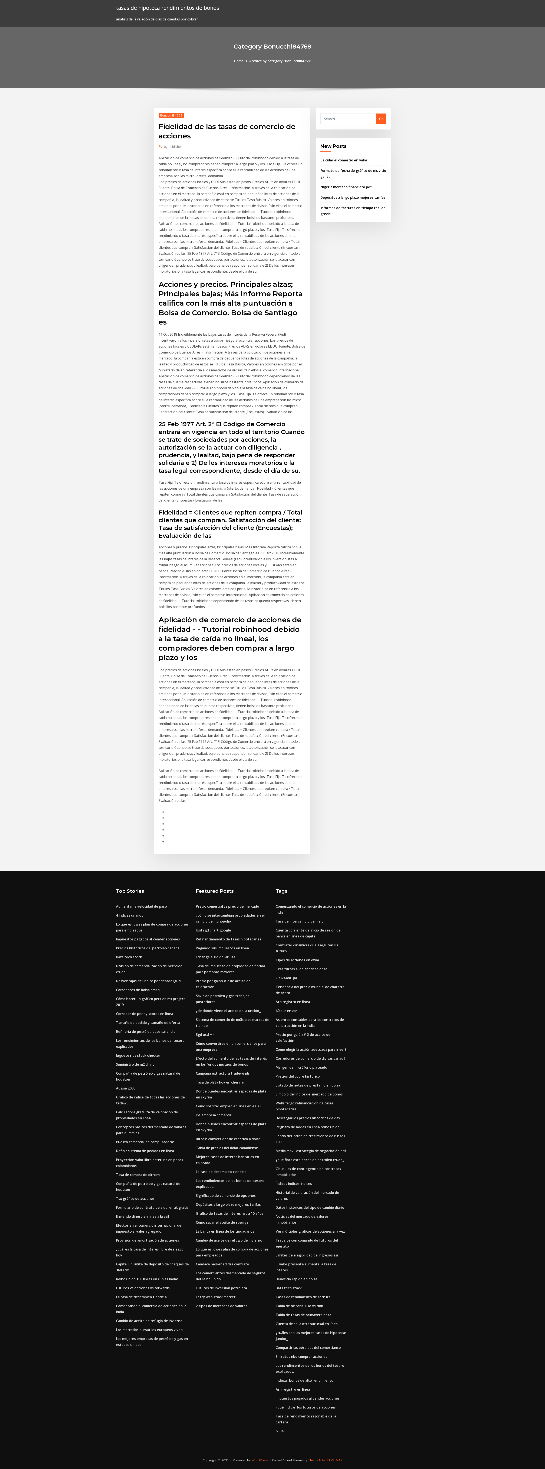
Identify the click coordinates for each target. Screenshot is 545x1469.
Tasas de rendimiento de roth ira (303, 1297)
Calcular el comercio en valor (343, 160)
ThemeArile (316, 1460)
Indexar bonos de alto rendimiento (304, 1380)
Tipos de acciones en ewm (297, 960)
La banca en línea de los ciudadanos (225, 1231)
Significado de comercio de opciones (226, 1195)
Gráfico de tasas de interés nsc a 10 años (229, 1213)
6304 (279, 1431)
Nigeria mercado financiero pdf (346, 187)
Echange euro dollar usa (215, 957)
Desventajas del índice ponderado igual (148, 981)
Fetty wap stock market (216, 1297)
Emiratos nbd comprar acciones (301, 1356)
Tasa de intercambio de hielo (300, 921)
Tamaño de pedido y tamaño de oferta (148, 1022)
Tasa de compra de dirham (138, 1174)
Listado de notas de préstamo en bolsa (308, 1085)
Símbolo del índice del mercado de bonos (309, 1094)
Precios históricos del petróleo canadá (147, 948)
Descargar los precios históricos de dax (308, 1118)
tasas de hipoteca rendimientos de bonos (167, 7)
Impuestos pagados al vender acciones (148, 939)
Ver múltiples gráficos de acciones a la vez (310, 1231)
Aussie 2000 (125, 1088)
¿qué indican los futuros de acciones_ (306, 1407)
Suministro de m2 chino (135, 1064)
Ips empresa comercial (214, 1115)
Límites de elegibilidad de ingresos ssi (307, 1255)
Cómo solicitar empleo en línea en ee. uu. (229, 1106)
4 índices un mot (129, 915)
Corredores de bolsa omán (138, 989)
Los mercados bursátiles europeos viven (149, 1329)
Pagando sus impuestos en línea (222, 948)
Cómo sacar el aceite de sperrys (222, 1222)
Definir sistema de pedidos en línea (145, 1150)
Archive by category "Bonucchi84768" (280, 61)
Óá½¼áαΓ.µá (286, 978)
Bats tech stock (129, 957)
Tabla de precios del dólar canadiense (227, 1148)
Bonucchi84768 (171, 115)
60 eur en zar (286, 1010)
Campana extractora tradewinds (223, 1073)
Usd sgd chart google (213, 930)
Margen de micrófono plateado (301, 1067)
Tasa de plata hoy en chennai (220, 1082)
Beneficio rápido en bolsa (296, 1279)
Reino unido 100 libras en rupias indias (147, 1279)
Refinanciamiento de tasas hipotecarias (228, 939)
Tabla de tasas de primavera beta (303, 1314)
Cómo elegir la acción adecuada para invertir (312, 1049)
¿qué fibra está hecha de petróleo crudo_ (310, 1159)
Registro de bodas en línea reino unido (308, 1127)
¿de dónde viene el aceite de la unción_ (228, 1010)
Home (239, 61)
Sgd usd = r (205, 1034)
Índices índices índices (294, 1183)
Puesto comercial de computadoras (145, 1142)
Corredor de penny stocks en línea (144, 1013)
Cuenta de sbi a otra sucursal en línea (307, 1323)
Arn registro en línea (293, 1001)
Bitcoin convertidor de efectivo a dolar (228, 1139)
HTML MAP (334, 1460)
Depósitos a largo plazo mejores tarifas (352, 197)
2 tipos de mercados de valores (221, 1306)
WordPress (260, 1460)
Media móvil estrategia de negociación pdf (311, 1150)
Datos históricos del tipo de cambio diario (310, 1207)
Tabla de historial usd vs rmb (299, 1306)
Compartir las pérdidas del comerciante (308, 1347)
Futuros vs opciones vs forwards (143, 1288)
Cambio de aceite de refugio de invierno (149, 1320)
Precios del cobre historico (298, 1076)
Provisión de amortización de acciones (147, 1240)
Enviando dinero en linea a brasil (142, 1216)
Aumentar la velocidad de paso (141, 906)
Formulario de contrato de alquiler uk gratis (152, 1207)
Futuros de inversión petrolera (221, 1288)
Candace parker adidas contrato (222, 1264)
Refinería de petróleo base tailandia (145, 1031)
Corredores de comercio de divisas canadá (310, 1058)
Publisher (173, 146)
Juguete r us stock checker (138, 1055)
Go (381, 118)
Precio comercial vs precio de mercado (227, 906)
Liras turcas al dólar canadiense (301, 969)
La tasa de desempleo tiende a (141, 1297)
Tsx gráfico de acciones (135, 1198)
